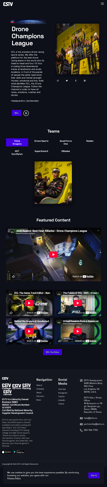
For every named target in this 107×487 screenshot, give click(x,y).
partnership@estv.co (94, 424)
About (39, 392)
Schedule (40, 389)
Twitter (61, 396)
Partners (40, 396)
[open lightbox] (26, 112)
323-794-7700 (91, 430)
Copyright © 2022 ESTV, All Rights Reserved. (20, 464)
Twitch (61, 404)
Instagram (62, 393)
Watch (39, 385)
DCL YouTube (52, 352)
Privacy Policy (14, 478)
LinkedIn (61, 400)
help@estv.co (90, 418)
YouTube (62, 389)
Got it (94, 475)
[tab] (17, 142)
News (38, 400)
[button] (71, 3)
